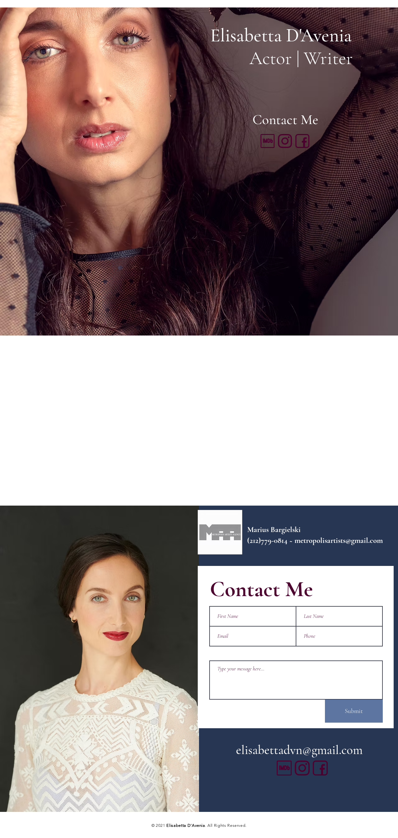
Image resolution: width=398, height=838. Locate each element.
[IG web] (285, 141)
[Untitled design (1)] (268, 141)
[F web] (302, 141)
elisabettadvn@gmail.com (299, 750)
